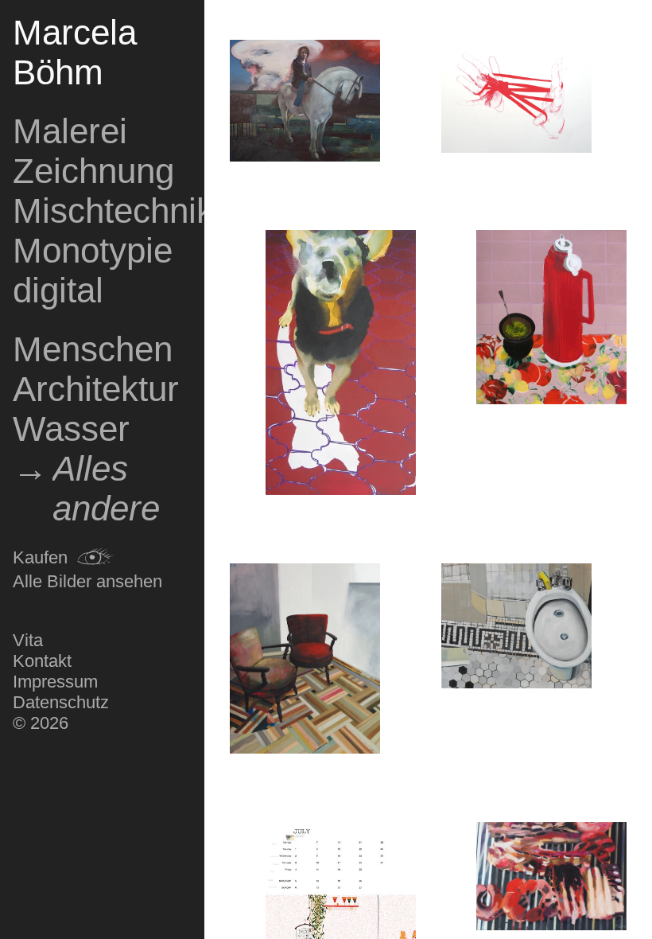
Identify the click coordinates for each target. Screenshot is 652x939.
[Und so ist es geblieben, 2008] (551, 319)
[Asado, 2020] (551, 879)
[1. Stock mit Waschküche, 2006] (341, 364)
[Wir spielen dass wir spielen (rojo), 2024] (516, 99)
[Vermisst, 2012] (516, 628)
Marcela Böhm (75, 52)
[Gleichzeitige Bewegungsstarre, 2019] (305, 660)
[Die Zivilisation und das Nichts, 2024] (305, 103)
